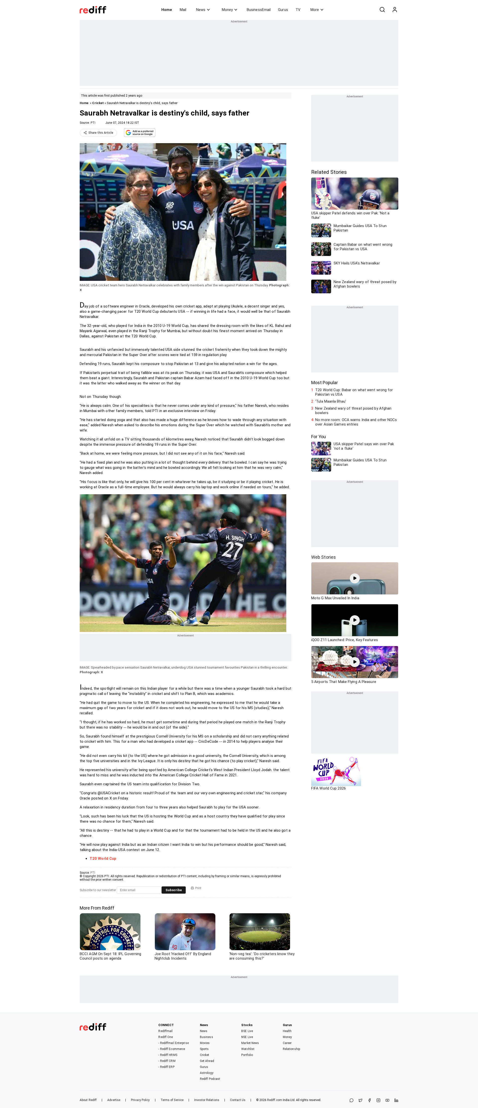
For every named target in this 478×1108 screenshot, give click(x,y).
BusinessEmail (259, 9)
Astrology (206, 1073)
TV (298, 9)
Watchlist (247, 1049)
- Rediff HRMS (167, 1055)
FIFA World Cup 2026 (328, 788)
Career (287, 1043)
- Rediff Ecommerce (171, 1049)
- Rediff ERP (166, 1067)
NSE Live (247, 1037)
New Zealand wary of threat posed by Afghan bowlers (353, 410)
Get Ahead (207, 1061)
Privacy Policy (140, 1100)
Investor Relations (206, 1100)
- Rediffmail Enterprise (173, 1043)
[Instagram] (378, 1100)
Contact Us (237, 1100)
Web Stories (323, 557)
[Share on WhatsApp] (352, 1100)
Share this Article (100, 132)
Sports (204, 1049)
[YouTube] (387, 1100)
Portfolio (247, 1055)
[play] (355, 578)
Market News (250, 1043)
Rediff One (165, 1037)
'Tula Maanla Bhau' (330, 401)
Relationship (291, 1049)
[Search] (382, 10)
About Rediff (88, 1100)
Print (198, 888)
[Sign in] (394, 10)
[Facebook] (369, 1100)
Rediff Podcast (210, 1079)
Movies (205, 1043)
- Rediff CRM (166, 1061)
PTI (93, 122)
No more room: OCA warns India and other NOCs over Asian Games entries (356, 422)
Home (166, 9)
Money (227, 9)
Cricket (98, 103)
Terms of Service (172, 1100)
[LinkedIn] (396, 1100)
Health (287, 1031)
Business (206, 1037)
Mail (183, 9)
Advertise (113, 1100)
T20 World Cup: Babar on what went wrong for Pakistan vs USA (354, 392)
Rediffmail (165, 1031)
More (314, 9)
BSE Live (247, 1031)
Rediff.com (274, 1100)
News (200, 9)
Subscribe (174, 890)
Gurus (283, 9)
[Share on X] (360, 1100)
